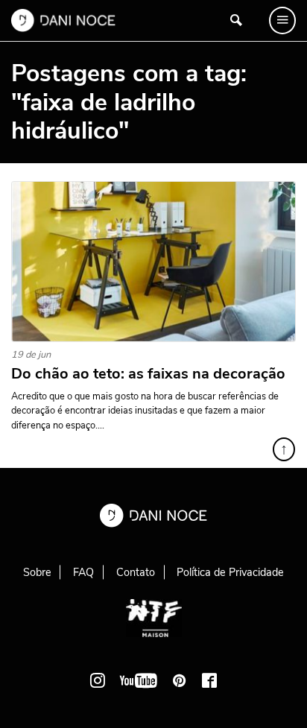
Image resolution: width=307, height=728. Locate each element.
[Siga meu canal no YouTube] (138, 680)
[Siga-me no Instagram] (97, 680)
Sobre (37, 572)
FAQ (83, 572)
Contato (135, 572)
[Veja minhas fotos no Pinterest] (179, 680)
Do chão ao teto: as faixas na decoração (148, 374)
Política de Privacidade (230, 572)
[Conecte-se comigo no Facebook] (209, 680)
